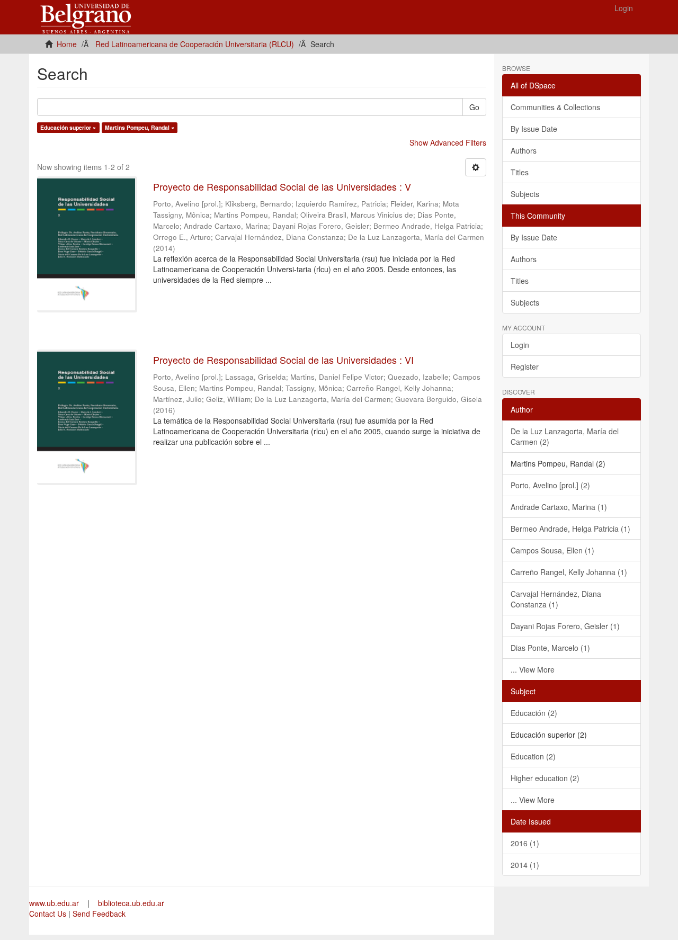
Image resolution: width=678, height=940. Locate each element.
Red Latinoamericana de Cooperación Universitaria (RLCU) (194, 44)
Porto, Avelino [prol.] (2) (550, 485)
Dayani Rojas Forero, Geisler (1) (565, 626)
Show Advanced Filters (447, 142)
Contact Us (47, 913)
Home (67, 44)
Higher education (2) (545, 778)
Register (525, 366)
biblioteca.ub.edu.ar (131, 903)
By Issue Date (534, 128)
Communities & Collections (555, 107)
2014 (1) (525, 865)
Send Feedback (99, 913)
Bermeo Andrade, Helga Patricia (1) (570, 528)
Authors (524, 150)
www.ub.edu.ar (55, 903)
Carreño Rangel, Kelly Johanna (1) (569, 572)
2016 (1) (525, 843)
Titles (520, 172)
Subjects (525, 194)
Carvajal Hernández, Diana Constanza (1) (556, 599)
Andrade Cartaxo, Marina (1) (559, 507)
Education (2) (533, 756)
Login (520, 344)
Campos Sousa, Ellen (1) (552, 550)
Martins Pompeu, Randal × (139, 127)
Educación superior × (68, 127)
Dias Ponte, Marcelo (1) (550, 647)
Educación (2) (534, 713)
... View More (533, 669)
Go (474, 107)
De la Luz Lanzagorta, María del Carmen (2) (565, 436)
